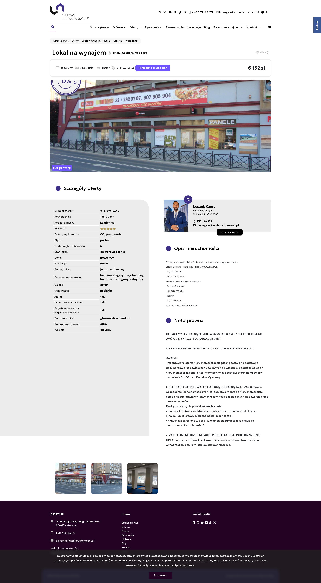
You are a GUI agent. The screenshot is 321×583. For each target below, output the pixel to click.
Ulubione (126, 539)
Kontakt (252, 27)
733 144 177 (204, 221)
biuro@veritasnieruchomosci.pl (218, 225)
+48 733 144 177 (66, 533)
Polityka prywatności (64, 548)
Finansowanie (175, 27)
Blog (207, 27)
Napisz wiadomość (229, 232)
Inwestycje (194, 27)
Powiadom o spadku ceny (153, 68)
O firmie (118, 27)
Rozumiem (160, 575)
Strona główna (99, 27)
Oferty (134, 27)
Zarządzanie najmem (226, 27)
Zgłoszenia (128, 535)
